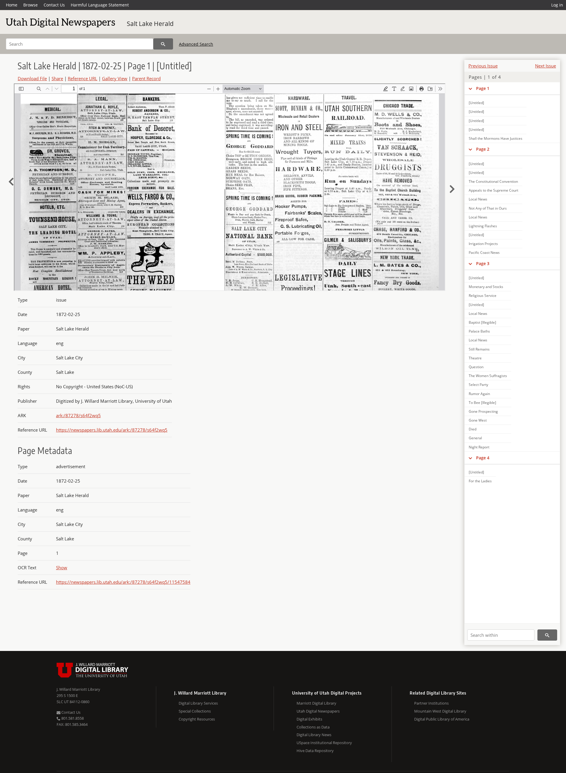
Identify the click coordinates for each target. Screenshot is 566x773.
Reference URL (82, 78)
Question (476, 366)
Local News (478, 199)
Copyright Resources (197, 719)
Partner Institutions (431, 703)
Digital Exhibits (309, 719)
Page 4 (482, 457)
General (475, 437)
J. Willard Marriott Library (78, 689)
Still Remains (479, 349)
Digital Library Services (198, 703)
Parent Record (146, 78)
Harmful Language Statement (100, 5)
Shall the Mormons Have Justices (495, 138)
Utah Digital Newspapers (318, 711)
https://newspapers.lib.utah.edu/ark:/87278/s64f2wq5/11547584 (123, 582)
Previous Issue (483, 66)
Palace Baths (479, 331)
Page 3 (482, 263)
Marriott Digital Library (316, 703)
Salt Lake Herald (150, 23)
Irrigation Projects (483, 243)
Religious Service (482, 295)
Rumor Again (479, 393)
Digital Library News (314, 734)
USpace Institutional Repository (324, 742)
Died (472, 429)
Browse (30, 5)
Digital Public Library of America (441, 719)
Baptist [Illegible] (482, 322)
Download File (32, 78)
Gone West (478, 420)
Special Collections (195, 711)
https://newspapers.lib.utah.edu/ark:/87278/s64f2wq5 (111, 430)
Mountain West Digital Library (440, 711)
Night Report (479, 447)
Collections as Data (313, 727)
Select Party (478, 384)
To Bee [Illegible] (482, 402)
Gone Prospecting (483, 411)
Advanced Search (196, 44)
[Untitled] (476, 102)
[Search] (163, 44)
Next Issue (545, 66)
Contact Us (54, 5)
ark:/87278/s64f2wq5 (78, 415)
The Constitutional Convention (493, 181)
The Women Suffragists (488, 375)
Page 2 (482, 149)
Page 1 (482, 88)
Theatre (475, 358)
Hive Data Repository (315, 750)
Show (61, 567)
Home (11, 5)
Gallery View (114, 78)
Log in (557, 5)
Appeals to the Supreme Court (493, 190)
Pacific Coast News (484, 252)
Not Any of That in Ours (488, 208)
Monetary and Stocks (486, 286)
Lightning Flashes (483, 225)
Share (57, 78)
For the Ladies (480, 480)
